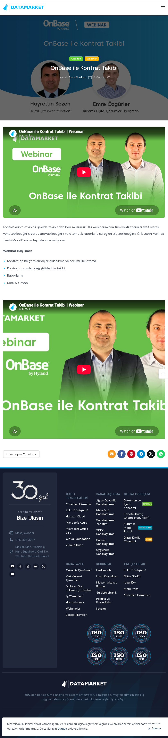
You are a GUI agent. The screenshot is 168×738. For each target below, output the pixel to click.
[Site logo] (23, 7)
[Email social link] (112, 454)
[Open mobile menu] (163, 8)
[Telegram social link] (141, 454)
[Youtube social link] (12, 574)
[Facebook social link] (121, 454)
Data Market (77, 77)
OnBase (76, 58)
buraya (62, 728)
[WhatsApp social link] (161, 454)
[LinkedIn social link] (36, 566)
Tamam (156, 728)
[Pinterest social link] (131, 454)
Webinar (92, 58)
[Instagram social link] (28, 566)
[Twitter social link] (151, 454)
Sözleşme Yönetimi (22, 454)
